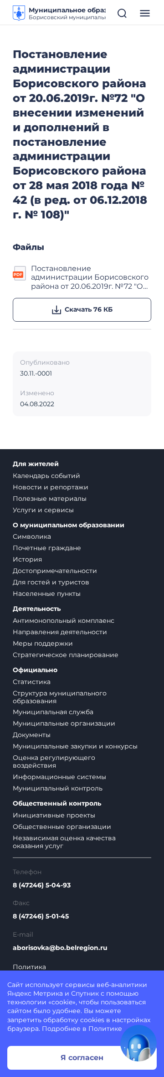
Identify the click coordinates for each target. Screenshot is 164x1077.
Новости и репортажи (50, 487)
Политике (105, 1028)
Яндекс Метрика (35, 993)
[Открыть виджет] (138, 1043)
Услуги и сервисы (43, 510)
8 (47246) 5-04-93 (42, 885)
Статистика (32, 682)
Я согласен (82, 1057)
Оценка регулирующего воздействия (54, 761)
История (27, 559)
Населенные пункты (47, 593)
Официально (35, 670)
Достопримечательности (55, 571)
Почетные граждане (47, 548)
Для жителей (36, 464)
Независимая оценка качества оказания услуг (64, 842)
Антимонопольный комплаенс (63, 620)
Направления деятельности (60, 632)
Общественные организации (62, 826)
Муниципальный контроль (57, 788)
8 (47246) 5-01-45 (41, 916)
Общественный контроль (57, 803)
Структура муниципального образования (60, 697)
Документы (32, 735)
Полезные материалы (50, 498)
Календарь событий (46, 476)
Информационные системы (59, 777)
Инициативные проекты (54, 815)
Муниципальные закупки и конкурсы (75, 746)
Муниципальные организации (64, 723)
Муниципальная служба (53, 712)
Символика (32, 536)
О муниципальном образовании (68, 525)
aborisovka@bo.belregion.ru (60, 948)
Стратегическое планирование (65, 655)
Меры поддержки (43, 643)
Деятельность (37, 609)
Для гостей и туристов (51, 582)
